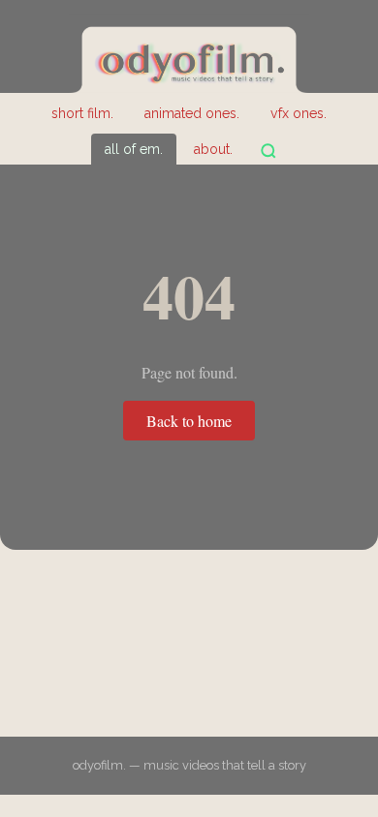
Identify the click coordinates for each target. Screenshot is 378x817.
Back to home (189, 420)
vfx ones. (298, 113)
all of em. (134, 149)
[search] (268, 151)
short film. (82, 113)
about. (213, 149)
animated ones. (191, 113)
